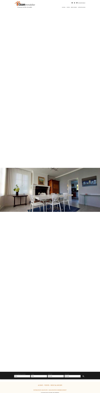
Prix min (50, 374)
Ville (32, 374)
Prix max (67, 374)
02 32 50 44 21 (81, 3)
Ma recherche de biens (20, 374)
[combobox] (22, 376)
